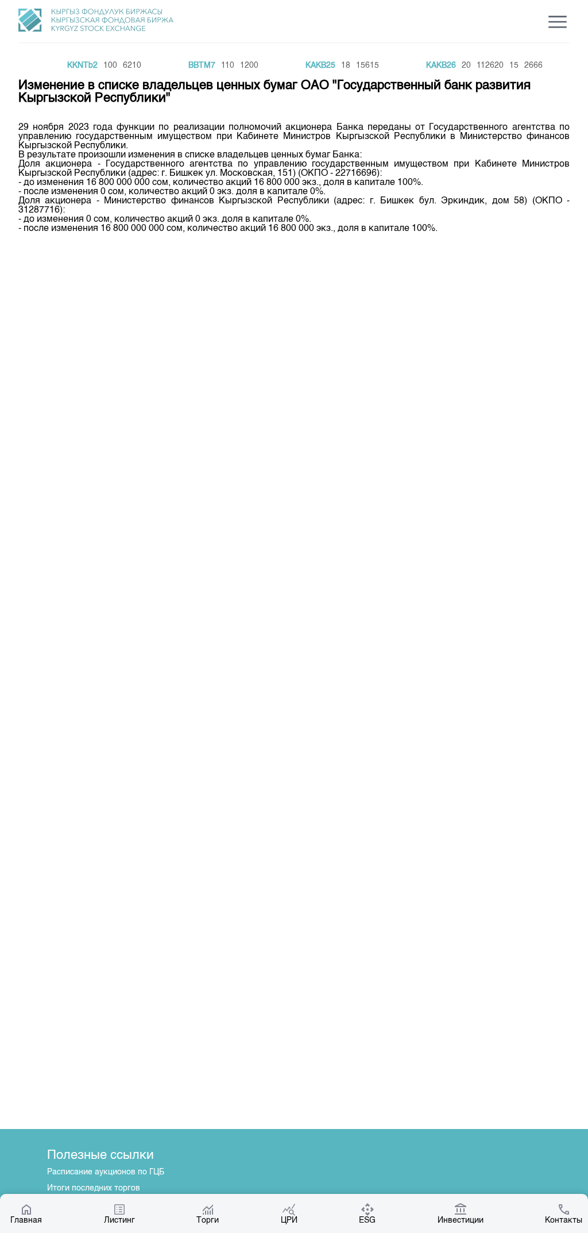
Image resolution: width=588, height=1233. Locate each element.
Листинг (119, 1220)
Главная (26, 1220)
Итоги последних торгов (93, 1188)
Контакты (563, 1220)
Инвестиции (460, 1220)
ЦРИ (289, 1220)
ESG (367, 1220)
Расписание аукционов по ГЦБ (105, 1172)
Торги (207, 1220)
